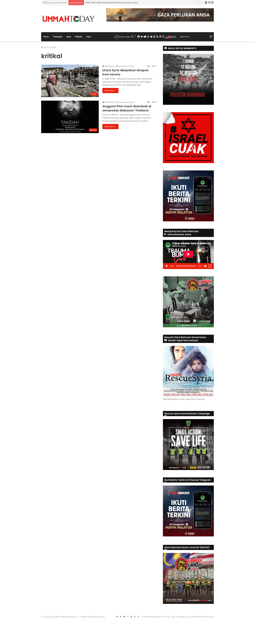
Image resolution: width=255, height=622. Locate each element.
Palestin (78, 36)
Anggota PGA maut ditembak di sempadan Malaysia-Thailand (126, 108)
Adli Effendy (110, 66)
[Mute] (205, 266)
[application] (188, 254)
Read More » (110, 90)
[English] (171, 36)
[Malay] (167, 36)
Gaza (88, 36)
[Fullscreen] (210, 266)
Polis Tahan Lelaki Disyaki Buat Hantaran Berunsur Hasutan (112, 2)
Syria (68, 36)
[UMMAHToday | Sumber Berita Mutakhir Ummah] (68, 18)
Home (46, 36)
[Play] (166, 266)
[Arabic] (175, 36)
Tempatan (57, 36)
